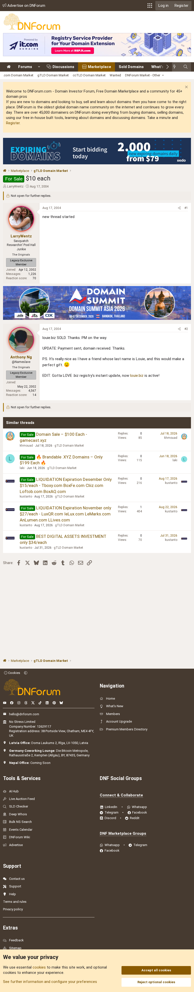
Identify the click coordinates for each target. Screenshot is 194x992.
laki (22, 468)
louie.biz (136, 375)
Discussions (63, 67)
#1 (186, 208)
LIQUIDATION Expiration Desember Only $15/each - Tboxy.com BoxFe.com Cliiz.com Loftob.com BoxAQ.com (66, 485)
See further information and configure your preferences (50, 981)
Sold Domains (131, 67)
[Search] (185, 67)
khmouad (26, 445)
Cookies (13, 673)
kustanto (26, 496)
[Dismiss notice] (186, 87)
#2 (186, 329)
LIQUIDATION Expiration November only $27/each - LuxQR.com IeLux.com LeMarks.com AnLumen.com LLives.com (65, 513)
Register (13, 123)
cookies (39, 967)
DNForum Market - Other (142, 75)
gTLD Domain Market (53, 75)
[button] (149, 5)
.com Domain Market (18, 75)
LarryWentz (15, 186)
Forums (25, 67)
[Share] (179, 208)
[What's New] (176, 67)
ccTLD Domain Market (89, 75)
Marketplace (99, 67)
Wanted (115, 75)
